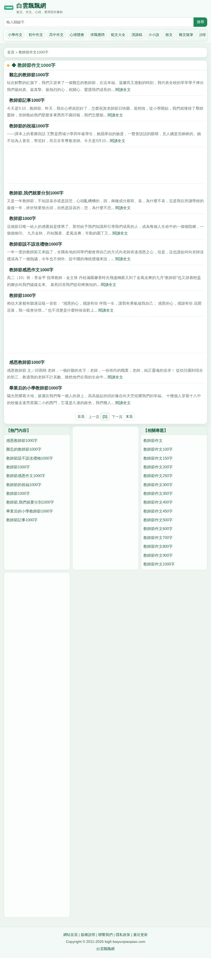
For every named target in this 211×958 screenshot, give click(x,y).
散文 (169, 35)
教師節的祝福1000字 (29, 125)
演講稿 (136, 35)
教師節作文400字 (158, 502)
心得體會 (77, 35)
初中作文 (36, 35)
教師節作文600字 (158, 528)
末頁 (129, 416)
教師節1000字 (22, 218)
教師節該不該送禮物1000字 (35, 244)
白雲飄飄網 (31, 6)
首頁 (10, 52)
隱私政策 (123, 935)
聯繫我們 (105, 935)
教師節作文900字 (158, 555)
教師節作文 (153, 440)
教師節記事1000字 (27, 100)
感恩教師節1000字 (27, 362)
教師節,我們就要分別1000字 (36, 193)
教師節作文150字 (158, 458)
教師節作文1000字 (33, 52)
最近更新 (140, 935)
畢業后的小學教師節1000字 (35, 387)
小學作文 (15, 35)
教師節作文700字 (158, 537)
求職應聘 (97, 35)
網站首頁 (70, 935)
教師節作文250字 (158, 475)
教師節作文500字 (158, 520)
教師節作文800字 (158, 546)
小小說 (153, 35)
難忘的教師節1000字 (29, 74)
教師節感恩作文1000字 (31, 269)
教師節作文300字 (158, 484)
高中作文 (56, 35)
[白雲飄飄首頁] (9, 9)
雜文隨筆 (186, 35)
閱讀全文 (123, 89)
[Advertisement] (105, 167)
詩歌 (203, 35)
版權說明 (88, 935)
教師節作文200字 (158, 467)
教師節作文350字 (158, 493)
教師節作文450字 (158, 511)
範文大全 (118, 35)
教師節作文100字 (158, 449)
